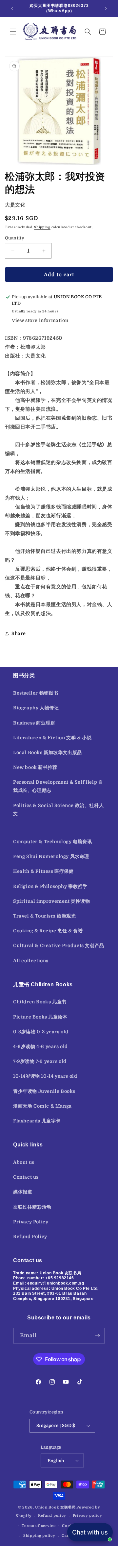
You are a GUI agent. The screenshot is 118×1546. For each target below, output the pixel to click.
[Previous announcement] (12, 8)
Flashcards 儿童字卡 (37, 1120)
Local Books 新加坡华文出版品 (47, 752)
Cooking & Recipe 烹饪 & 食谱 (48, 930)
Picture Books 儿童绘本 (40, 1016)
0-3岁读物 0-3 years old (41, 1031)
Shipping (42, 227)
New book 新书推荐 (35, 767)
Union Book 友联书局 (55, 1507)
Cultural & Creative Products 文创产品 (58, 945)
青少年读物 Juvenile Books (44, 1091)
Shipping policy (39, 1536)
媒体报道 (22, 1191)
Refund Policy (30, 1236)
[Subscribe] (97, 1335)
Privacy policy (87, 1515)
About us (23, 1162)
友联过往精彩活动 (32, 1207)
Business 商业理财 (34, 722)
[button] (13, 31)
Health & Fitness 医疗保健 (43, 871)
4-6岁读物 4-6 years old (40, 1046)
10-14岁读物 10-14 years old (45, 1076)
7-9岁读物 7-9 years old (40, 1061)
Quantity (14, 237)
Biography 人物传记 (36, 707)
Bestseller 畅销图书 (35, 693)
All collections (31, 960)
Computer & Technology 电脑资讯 (52, 841)
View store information (40, 320)
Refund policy (52, 1515)
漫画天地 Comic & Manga (42, 1106)
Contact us (26, 1177)
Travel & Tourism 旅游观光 (44, 916)
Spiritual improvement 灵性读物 (51, 901)
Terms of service (38, 1526)
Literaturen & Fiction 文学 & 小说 (52, 737)
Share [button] (18, 633)
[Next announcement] (106, 8)
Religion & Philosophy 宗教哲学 (50, 886)
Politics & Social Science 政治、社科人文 (58, 809)
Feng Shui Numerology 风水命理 (51, 856)
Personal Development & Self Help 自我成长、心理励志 (58, 786)
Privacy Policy (30, 1221)
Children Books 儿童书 (40, 1001)
